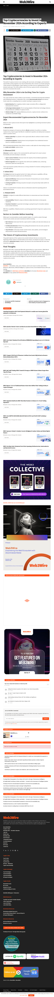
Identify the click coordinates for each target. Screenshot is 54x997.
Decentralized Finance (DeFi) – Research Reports (14, 913)
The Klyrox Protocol (7, 931)
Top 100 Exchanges (7, 875)
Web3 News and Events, (18, 271)
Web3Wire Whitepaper (8, 893)
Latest (7, 5)
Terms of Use (8, 723)
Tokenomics (16, 893)
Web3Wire (26, 2)
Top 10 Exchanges (7, 871)
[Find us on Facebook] (3, 850)
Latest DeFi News (7, 903)
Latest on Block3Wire (9, 776)
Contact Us (5, 846)
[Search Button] (50, 2)
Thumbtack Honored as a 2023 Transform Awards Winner (15, 803)
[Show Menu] (4, 2)
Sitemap (26, 990)
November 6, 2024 (6, 26)
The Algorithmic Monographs (19, 931)
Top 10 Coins (6, 858)
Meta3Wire (18, 980)
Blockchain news (41, 271)
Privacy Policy (6, 990)
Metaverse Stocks (7, 887)
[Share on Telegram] (7, 30)
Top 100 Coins (6, 861)
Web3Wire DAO (6, 835)
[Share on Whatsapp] (35, 30)
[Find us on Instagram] (10, 850)
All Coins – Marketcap (8, 863)
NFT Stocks (5, 885)
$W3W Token (6, 834)
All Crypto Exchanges (7, 877)
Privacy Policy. (14, 723)
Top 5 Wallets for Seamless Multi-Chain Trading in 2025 (19, 701)
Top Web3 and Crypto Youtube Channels (12, 899)
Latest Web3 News (7, 905)
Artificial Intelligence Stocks (9, 889)
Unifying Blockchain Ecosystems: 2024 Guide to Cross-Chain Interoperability (23, 689)
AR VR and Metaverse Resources (10, 921)
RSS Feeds (5, 844)
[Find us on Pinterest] (12, 850)
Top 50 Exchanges (7, 873)
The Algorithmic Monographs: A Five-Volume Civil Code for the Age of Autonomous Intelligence (24, 779)
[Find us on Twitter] (8, 850)
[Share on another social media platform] (50, 30)
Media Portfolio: (6, 980)
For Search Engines (33, 990)
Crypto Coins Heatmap (8, 865)
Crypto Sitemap (42, 990)
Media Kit (5, 843)
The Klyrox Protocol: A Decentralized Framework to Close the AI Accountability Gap (21, 783)
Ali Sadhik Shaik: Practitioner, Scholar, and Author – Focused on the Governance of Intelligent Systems (25, 781)
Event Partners (6, 837)
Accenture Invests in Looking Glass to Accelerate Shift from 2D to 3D (18, 806)
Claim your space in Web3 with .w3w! (14, 927)
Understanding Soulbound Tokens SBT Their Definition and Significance (22, 697)
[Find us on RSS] (17, 850)
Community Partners (7, 839)
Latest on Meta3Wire (9, 793)
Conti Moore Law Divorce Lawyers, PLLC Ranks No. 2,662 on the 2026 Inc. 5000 (21, 769)
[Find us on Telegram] (15, 850)
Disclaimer (20, 990)
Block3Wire (12, 980)
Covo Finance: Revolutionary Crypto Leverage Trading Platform (17, 785)
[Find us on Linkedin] (5, 850)
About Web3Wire (7, 827)
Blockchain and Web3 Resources (10, 911)
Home (4, 5)
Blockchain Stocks (7, 883)
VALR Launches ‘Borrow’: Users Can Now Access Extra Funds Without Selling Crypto (24, 326)
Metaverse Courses (7, 923)
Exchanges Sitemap (7, 991)
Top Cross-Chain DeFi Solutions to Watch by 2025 (16, 683)
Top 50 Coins (6, 860)
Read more (7, 331)
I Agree (31, 995)
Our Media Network (7, 841)
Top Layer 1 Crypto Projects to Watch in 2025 (17, 693)
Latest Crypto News (7, 901)
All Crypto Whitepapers (8, 915)
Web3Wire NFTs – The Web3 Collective (11, 830)
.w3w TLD (5, 832)
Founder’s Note (6, 828)
